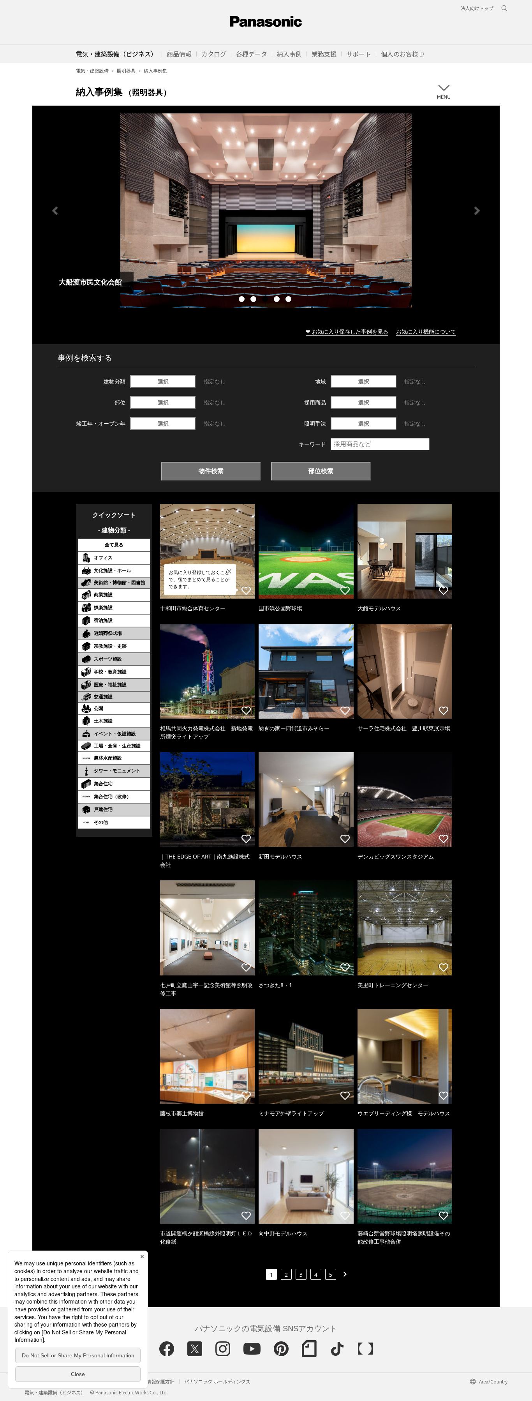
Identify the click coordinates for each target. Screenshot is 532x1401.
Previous (55, 211)
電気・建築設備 (92, 70)
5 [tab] (289, 300)
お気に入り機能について (426, 331)
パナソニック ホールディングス (217, 1381)
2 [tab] (254, 300)
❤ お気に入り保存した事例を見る (347, 331)
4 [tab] (278, 300)
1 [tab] (243, 300)
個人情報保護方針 (155, 1381)
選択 (163, 381)
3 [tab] (266, 300)
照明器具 (126, 70)
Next (477, 211)
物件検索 (211, 470)
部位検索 (320, 470)
